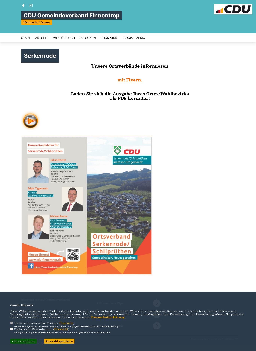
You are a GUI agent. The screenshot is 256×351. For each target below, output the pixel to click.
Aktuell (42, 37)
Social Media (134, 37)
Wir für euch (64, 37)
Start (26, 37)
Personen (88, 37)
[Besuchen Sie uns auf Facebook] (23, 6)
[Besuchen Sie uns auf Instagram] (31, 6)
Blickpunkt (109, 37)
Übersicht (66, 323)
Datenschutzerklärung (107, 317)
